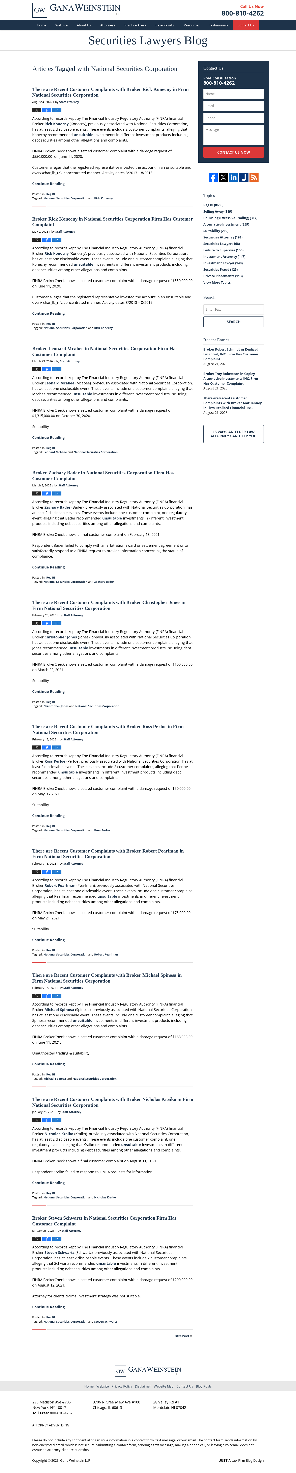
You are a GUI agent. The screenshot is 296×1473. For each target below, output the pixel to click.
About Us (84, 25)
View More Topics (217, 282)
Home (41, 25)
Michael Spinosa (59, 1009)
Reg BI (50, 194)
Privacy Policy (122, 1386)
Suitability (215, 231)
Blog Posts (204, 1386)
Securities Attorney (222, 237)
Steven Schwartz (60, 1252)
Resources (192, 25)
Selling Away (217, 211)
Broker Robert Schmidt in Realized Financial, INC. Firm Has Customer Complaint (230, 354)
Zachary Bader (57, 507)
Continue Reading (48, 183)
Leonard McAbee (55, 452)
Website (61, 25)
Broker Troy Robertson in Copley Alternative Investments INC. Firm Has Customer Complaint (230, 379)
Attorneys (107, 25)
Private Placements (223, 276)
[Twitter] (223, 177)
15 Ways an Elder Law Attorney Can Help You (233, 433)
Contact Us (245, 25)
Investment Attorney (224, 256)
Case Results (165, 25)
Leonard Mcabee (60, 383)
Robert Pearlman (60, 885)
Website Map (164, 1386)
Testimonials (218, 25)
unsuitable (83, 134)
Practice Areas (135, 25)
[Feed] (254, 177)
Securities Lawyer (221, 244)
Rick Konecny (57, 123)
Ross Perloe (55, 761)
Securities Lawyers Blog (76, 10)
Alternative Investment (226, 224)
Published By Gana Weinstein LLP (243, 10)
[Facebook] (213, 177)
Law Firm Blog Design (241, 1460)
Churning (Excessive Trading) (230, 218)
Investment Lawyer (223, 263)
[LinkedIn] (233, 177)
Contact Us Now (233, 152)
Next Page (182, 1336)
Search (234, 321)
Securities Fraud (220, 269)
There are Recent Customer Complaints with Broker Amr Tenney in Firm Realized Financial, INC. (232, 403)
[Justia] (243, 177)
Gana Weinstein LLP (75, 1460)
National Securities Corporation (65, 198)
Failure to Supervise (223, 250)
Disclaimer (143, 1386)
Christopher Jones (61, 637)
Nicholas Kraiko (59, 1133)
